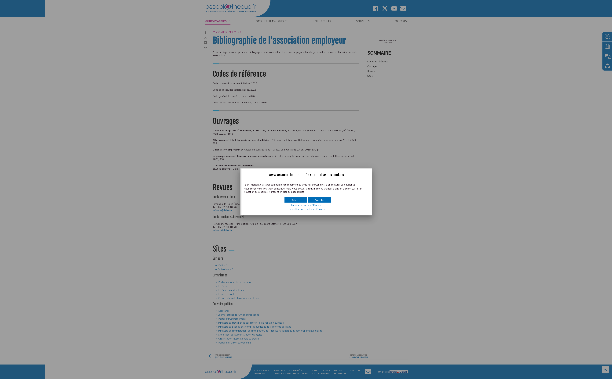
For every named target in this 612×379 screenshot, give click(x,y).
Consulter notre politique (307, 209)
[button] (319, 200)
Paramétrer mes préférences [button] (306, 205)
